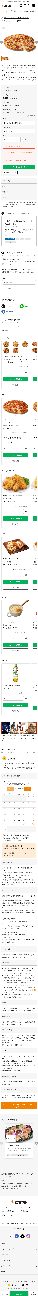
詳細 (16, 433)
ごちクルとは (5, 1207)
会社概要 (7, 1288)
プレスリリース (28, 1288)
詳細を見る (15, 385)
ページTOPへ (18, 1229)
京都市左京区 (28, 1183)
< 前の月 (10, 788)
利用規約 (23, 1211)
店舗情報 (13, 11)
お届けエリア (6, 278)
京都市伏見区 (4, 1188)
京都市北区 (10, 1183)
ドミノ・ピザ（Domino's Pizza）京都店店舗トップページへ (19, 1105)
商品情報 (4, 11)
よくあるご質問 (13, 1045)
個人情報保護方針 (17, 1288)
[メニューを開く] (34, 5)
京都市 (3, 1183)
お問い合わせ (5, 1215)
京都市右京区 (22, 1186)
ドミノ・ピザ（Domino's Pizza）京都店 (16, 18)
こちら (30, 853)
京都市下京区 (4, 1186)
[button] (19, 282)
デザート (16, 326)
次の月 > (28, 788)
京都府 (5, 259)
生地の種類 (6, 127)
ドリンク (32, 326)
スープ (24, 326)
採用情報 (23, 1288)
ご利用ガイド (24, 1207)
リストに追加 (9, 172)
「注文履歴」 (15, 921)
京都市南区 (14, 1186)
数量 (4, 135)
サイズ (5, 119)
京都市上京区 (19, 1183)
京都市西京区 (14, 1188)
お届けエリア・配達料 (27, 11)
